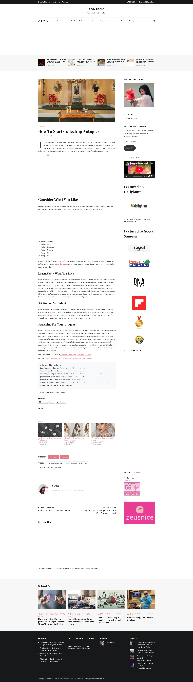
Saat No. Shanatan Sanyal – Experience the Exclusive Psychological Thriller (146, 645)
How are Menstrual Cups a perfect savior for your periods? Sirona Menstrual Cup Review (51, 621)
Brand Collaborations (45, 2)
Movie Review (92, 21)
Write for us (57, 2)
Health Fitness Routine (75, 613)
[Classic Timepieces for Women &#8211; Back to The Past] (76, 430)
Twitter (88, 355)
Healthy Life (88, 613)
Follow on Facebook (132, 351)
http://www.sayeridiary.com (64, 490)
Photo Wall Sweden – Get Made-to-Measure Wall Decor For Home (69, 359)
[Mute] (149, 176)
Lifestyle (132, 21)
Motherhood (114, 21)
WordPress (100, 678)
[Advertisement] (96, 40)
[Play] (126, 176)
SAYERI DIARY (96, 9)
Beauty (73, 21)
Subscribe (129, 148)
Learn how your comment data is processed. (83, 568)
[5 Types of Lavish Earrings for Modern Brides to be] (103, 430)
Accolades (65, 2)
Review (123, 21)
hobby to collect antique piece (76, 463)
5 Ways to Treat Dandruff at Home (54, 509)
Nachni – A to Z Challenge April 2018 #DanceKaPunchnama (145, 658)
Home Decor (42, 126)
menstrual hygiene (52, 613)
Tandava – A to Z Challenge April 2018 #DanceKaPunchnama (145, 666)
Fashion (65, 21)
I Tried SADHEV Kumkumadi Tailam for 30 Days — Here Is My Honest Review (56, 61)
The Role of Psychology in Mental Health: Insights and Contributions (109, 620)
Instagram (72, 355)
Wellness (54, 614)
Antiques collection (55, 463)
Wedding (81, 21)
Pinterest (80, 355)
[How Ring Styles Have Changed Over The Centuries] (50, 430)
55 (128, 487)
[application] (139, 169)
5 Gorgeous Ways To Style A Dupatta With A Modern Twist (98, 510)
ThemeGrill (80, 678)
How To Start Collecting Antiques (51, 467)
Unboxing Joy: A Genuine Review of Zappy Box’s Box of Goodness (145, 61)
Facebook (64, 355)
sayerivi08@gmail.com (76, 644)
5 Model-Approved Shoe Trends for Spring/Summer (145, 651)
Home (59, 21)
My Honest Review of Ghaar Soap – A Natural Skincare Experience (116, 61)
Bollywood (103, 21)
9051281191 (72, 642)
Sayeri (55, 485)
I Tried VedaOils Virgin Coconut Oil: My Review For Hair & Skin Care (86, 61)
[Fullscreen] (152, 176)
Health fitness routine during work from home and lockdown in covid (81, 621)
